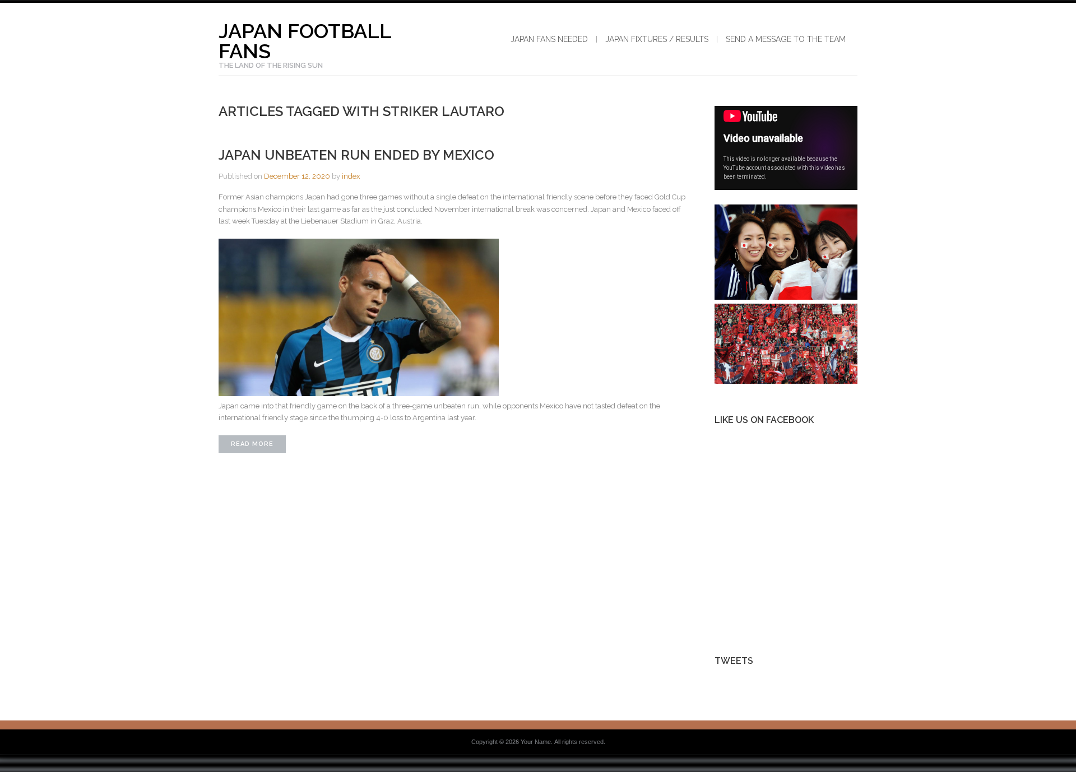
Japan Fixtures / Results (656, 39)
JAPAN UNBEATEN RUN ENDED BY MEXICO (356, 155)
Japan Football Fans (305, 41)
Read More (252, 444)
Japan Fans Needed (549, 39)
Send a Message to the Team (786, 39)
